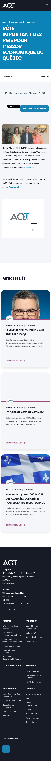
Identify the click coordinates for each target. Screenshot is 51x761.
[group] (25, 93)
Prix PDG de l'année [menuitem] (34, 682)
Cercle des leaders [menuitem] (34, 637)
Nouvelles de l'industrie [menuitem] (8, 706)
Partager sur (12, 106)
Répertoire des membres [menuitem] (8, 651)
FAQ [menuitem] (27, 698)
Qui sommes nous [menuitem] (33, 694)
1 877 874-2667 (24, 603)
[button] (6, 92)
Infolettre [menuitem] (6, 716)
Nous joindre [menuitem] (31, 722)
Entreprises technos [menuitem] (11, 646)
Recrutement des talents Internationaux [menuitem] (12, 640)
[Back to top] (6, 749)
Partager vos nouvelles (34, 108)
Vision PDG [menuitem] (30, 641)
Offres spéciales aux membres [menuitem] (11, 627)
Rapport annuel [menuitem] (9, 711)
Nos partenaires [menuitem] (32, 713)
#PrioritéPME (29, 167)
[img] (39, 92)
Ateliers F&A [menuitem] (31, 633)
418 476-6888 (8, 603)
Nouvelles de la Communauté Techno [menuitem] (11, 657)
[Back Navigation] (25, 73)
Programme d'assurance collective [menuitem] (12, 634)
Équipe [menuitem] (28, 709)
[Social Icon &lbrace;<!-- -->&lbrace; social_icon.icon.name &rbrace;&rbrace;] (4, 609)
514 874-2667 (8, 584)
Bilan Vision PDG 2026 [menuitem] (12, 701)
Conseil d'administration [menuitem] (33, 704)
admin (5, 22)
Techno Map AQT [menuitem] (33, 671)
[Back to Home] (8, 6)
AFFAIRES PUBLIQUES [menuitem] (11, 666)
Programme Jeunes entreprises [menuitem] (34, 676)
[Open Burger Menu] (47, 5)
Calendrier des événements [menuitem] (32, 627)
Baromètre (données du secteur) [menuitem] (11, 695)
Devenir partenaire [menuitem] (34, 718)
